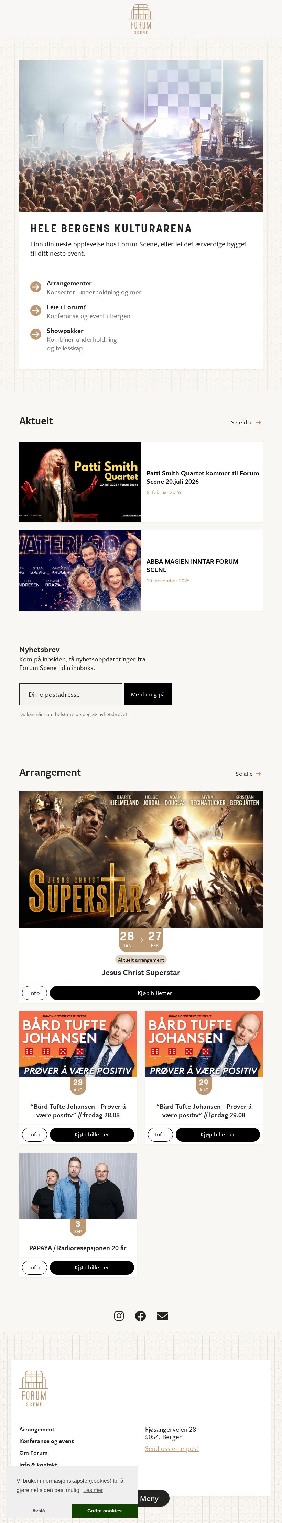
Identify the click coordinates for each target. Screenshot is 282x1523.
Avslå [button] (38, 1510)
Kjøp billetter (155, 992)
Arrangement (36, 1429)
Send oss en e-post (172, 1448)
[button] (141, 1498)
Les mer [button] (93, 1490)
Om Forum (33, 1452)
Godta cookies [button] (104, 1510)
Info (34, 992)
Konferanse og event (46, 1441)
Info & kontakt (38, 1464)
